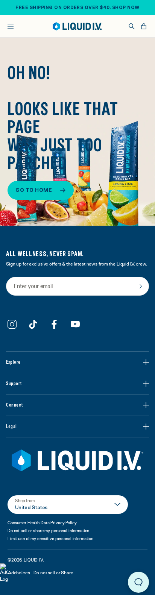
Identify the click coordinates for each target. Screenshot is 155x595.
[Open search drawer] (132, 26)
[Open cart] (144, 26)
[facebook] (54, 324)
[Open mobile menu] (11, 26)
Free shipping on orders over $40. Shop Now (77, 8)
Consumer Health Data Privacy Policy (42, 523)
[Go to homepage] (77, 26)
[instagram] (12, 324)
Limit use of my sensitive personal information (50, 538)
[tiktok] (33, 324)
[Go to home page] (77, 460)
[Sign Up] (140, 286)
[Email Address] (77, 286)
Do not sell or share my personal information (48, 530)
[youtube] (75, 324)
